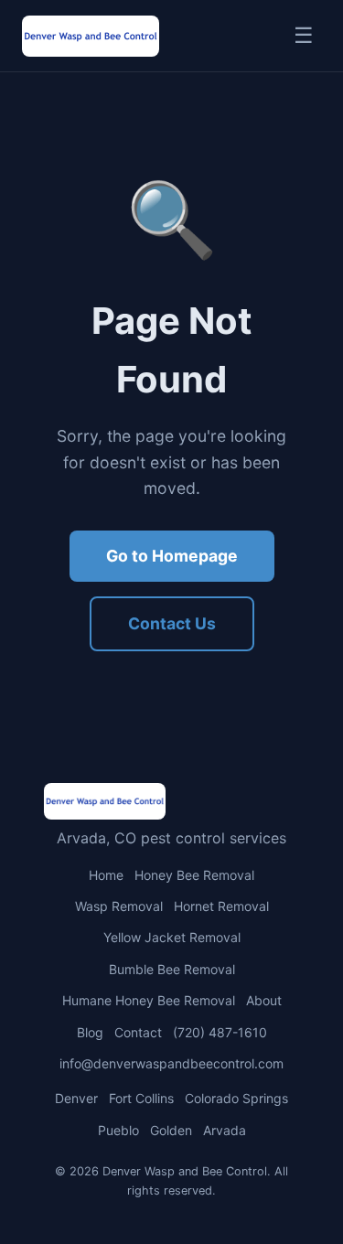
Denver (76, 1098)
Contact (138, 1032)
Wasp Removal (119, 906)
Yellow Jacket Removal (172, 937)
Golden (171, 1130)
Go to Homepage (172, 555)
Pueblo (118, 1130)
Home (106, 875)
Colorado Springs (236, 1098)
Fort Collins (141, 1098)
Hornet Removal (221, 906)
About (264, 1000)
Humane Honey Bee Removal (148, 1000)
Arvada (224, 1130)
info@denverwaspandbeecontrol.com (171, 1063)
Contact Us (172, 623)
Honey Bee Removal (194, 875)
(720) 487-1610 (220, 1032)
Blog (90, 1032)
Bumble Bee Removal (172, 969)
